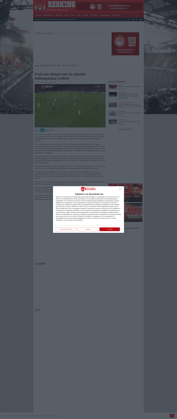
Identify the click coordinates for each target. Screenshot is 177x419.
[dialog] (88, 209)
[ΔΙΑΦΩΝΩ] (120, 189)
